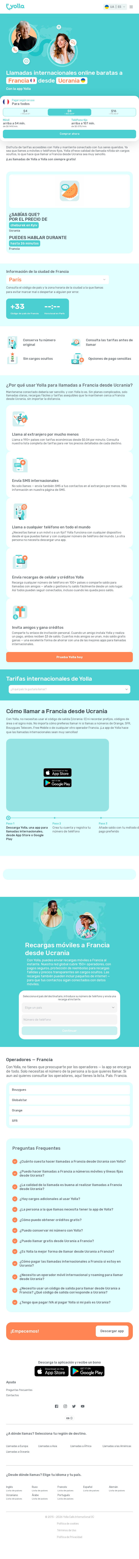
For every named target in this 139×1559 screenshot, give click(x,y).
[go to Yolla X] (74, 1406)
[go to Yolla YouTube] (83, 1406)
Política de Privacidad (69, 1537)
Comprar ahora (69, 133)
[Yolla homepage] (15, 7)
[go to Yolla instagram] (65, 1406)
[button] (115, 7)
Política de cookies (68, 1523)
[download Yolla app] (51, 1371)
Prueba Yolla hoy (69, 657)
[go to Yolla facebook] (56, 1406)
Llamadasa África (80, 1446)
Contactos (12, 1395)
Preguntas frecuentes (19, 1390)
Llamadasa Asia (47, 1446)
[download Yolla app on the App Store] (57, 772)
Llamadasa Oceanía (17, 1451)
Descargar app (112, 1331)
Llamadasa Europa (17, 1446)
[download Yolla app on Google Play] (57, 783)
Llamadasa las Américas (117, 1446)
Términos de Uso (66, 1530)
